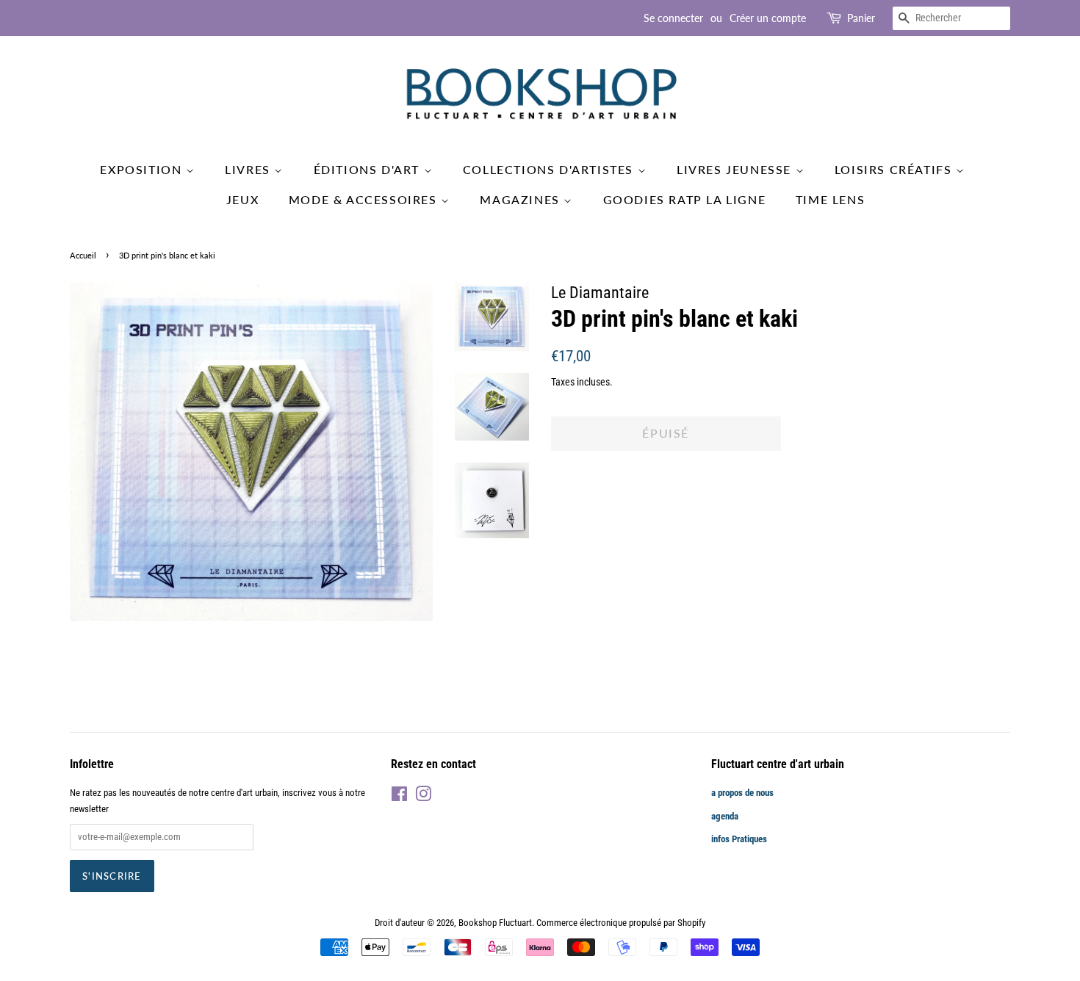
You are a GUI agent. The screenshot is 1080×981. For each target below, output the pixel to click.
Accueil (83, 255)
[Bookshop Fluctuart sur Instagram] (423, 797)
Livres (249, 169)
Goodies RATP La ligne (684, 199)
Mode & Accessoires (365, 199)
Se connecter (673, 18)
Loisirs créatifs (895, 169)
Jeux (242, 199)
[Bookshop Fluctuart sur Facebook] (399, 797)
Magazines (522, 199)
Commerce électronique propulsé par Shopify (620, 922)
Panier (861, 18)
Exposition (143, 169)
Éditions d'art (369, 169)
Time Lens (830, 199)
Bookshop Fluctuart (495, 922)
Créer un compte (768, 18)
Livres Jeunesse (736, 169)
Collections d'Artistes (550, 169)
